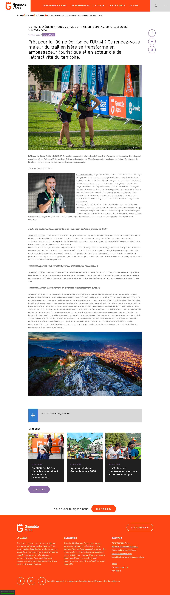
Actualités (40, 15)
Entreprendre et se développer (124, 550)
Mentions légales (112, 581)
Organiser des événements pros (125, 546)
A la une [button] (133, 5)
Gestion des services (7, 591)
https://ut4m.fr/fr (62, 413)
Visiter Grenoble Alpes (120, 543)
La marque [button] (99, 5)
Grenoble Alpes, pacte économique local (128, 557)
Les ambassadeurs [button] (80, 5)
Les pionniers (103, 508)
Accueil (20, 15)
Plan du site (116, 571)
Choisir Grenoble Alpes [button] (54, 5)
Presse (114, 563)
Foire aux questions (120, 567)
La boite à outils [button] (116, 5)
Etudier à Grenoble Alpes (122, 553)
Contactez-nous (139, 527)
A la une (29, 15)
